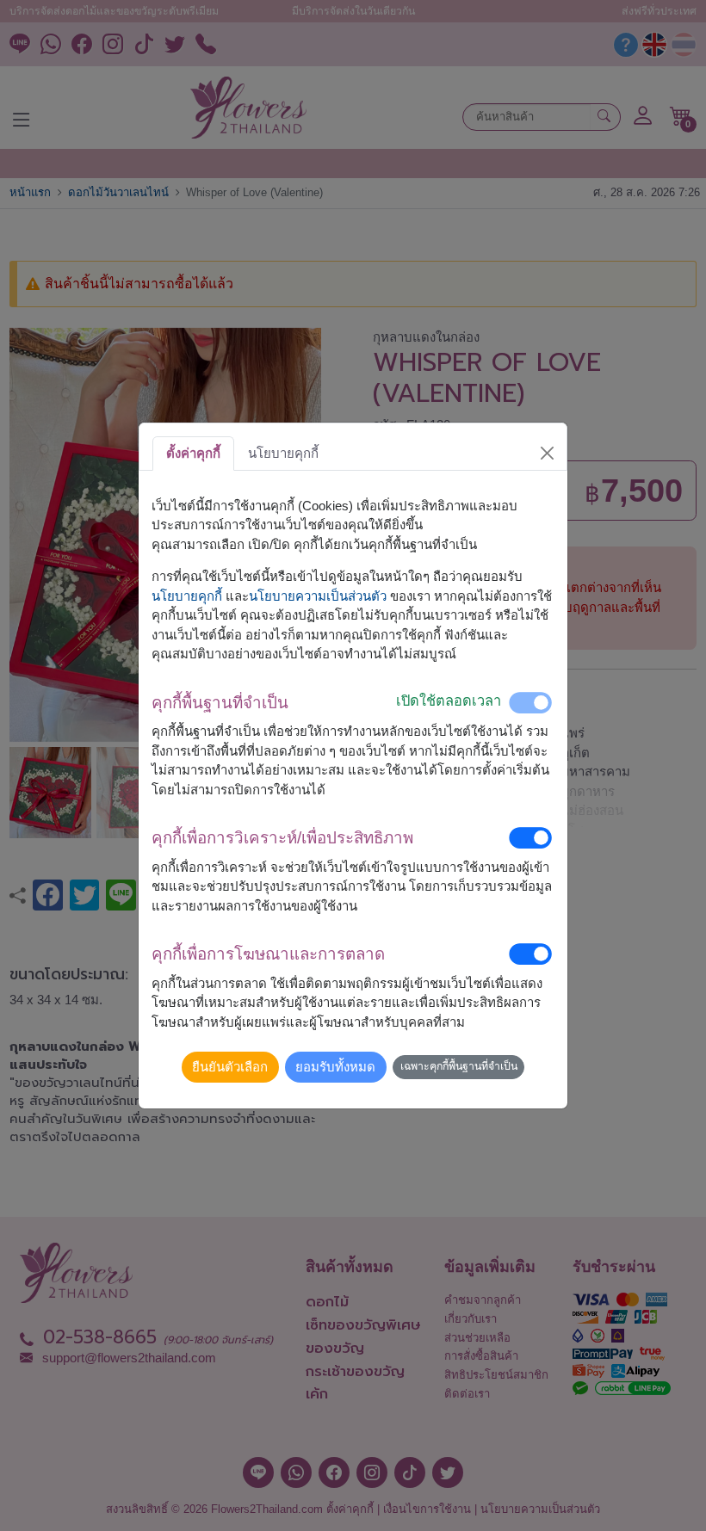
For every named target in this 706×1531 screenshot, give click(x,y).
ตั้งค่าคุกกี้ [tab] (193, 453)
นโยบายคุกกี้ (187, 596)
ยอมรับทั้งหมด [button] (335, 1066)
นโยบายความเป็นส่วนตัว (318, 596)
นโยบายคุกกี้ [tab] (283, 453)
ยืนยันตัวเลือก (230, 1066)
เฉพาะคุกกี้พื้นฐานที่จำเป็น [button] (458, 1066)
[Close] (547, 453)
